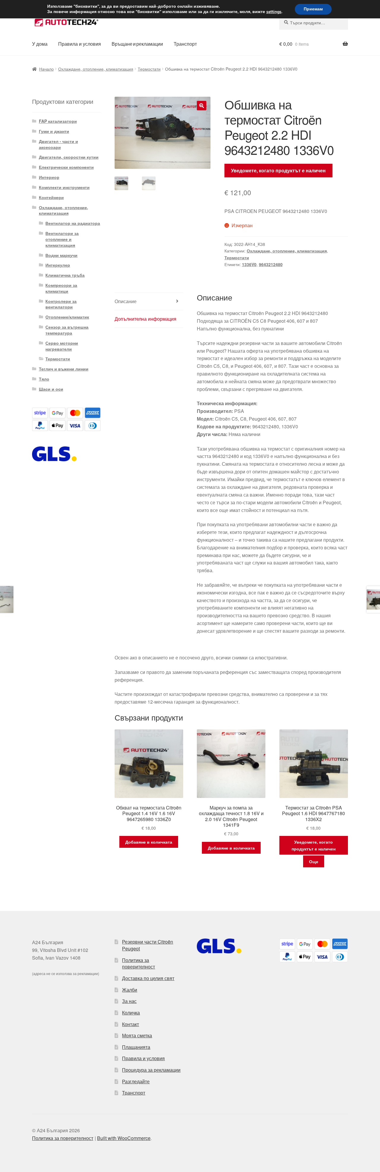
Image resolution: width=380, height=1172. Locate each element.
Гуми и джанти (54, 131)
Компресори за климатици (61, 288)
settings (273, 12)
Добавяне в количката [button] (148, 842)
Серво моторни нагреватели (61, 346)
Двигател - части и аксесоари (58, 144)
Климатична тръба (65, 275)
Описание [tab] (126, 301)
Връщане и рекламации (137, 43)
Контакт (130, 1024)
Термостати (149, 69)
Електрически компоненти (66, 167)
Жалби (129, 989)
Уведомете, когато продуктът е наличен (278, 170)
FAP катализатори (58, 121)
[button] (201, 105)
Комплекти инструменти (64, 187)
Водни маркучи (61, 255)
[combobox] (313, 22)
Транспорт (185, 43)
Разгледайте (136, 1081)
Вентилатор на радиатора (72, 223)
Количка (131, 1012)
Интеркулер (57, 265)
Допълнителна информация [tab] (145, 318)
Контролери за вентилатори (61, 304)
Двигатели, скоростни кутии (69, 157)
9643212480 (271, 264)
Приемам (313, 9)
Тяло (44, 379)
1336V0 (249, 264)
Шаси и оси (51, 389)
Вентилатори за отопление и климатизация (62, 239)
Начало (46, 69)
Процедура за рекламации (151, 1069)
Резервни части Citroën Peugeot (147, 945)
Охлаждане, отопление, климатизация (95, 69)
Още (313, 861)
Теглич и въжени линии (63, 369)
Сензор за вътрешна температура (66, 330)
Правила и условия (79, 43)
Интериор (49, 177)
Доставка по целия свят (148, 978)
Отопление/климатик (67, 317)
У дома (40, 43)
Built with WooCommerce (124, 1138)
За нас (129, 1001)
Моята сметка (137, 1035)
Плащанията (136, 1047)
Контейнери (51, 197)
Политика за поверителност (138, 963)
